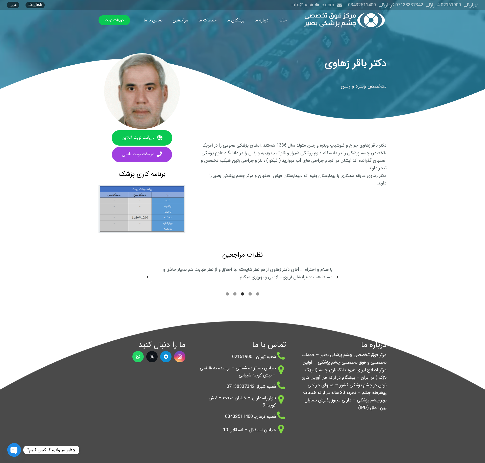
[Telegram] (166, 356)
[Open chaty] (14, 450)
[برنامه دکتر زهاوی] (142, 209)
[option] (242, 273)
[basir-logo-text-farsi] (343, 20)
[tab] (257, 293)
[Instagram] (179, 356)
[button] (250, 20)
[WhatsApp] (138, 356)
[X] (152, 356)
